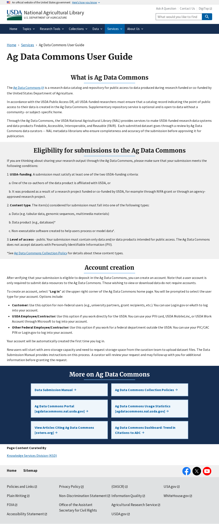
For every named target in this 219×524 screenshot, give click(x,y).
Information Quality (126, 495)
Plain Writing (16, 495)
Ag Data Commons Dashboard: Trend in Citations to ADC (145, 430)
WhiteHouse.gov (176, 495)
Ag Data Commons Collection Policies (145, 390)
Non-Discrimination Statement (83, 495)
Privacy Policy (69, 486)
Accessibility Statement (25, 514)
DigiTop (204, 8)
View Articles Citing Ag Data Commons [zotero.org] (64, 430)
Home (11, 470)
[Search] (207, 16)
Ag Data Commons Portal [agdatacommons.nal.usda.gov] (60, 408)
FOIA (10, 504)
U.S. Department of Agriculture (45, 17)
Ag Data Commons (27, 87)
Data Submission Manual (54, 390)
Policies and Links (20, 486)
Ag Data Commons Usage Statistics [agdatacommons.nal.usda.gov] (142, 408)
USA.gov (170, 486)
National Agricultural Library (54, 12)
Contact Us (187, 8)
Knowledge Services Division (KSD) (32, 455)
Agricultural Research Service (134, 504)
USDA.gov (119, 514)
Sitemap (30, 470)
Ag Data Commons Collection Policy (40, 253)
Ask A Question (166, 8)
